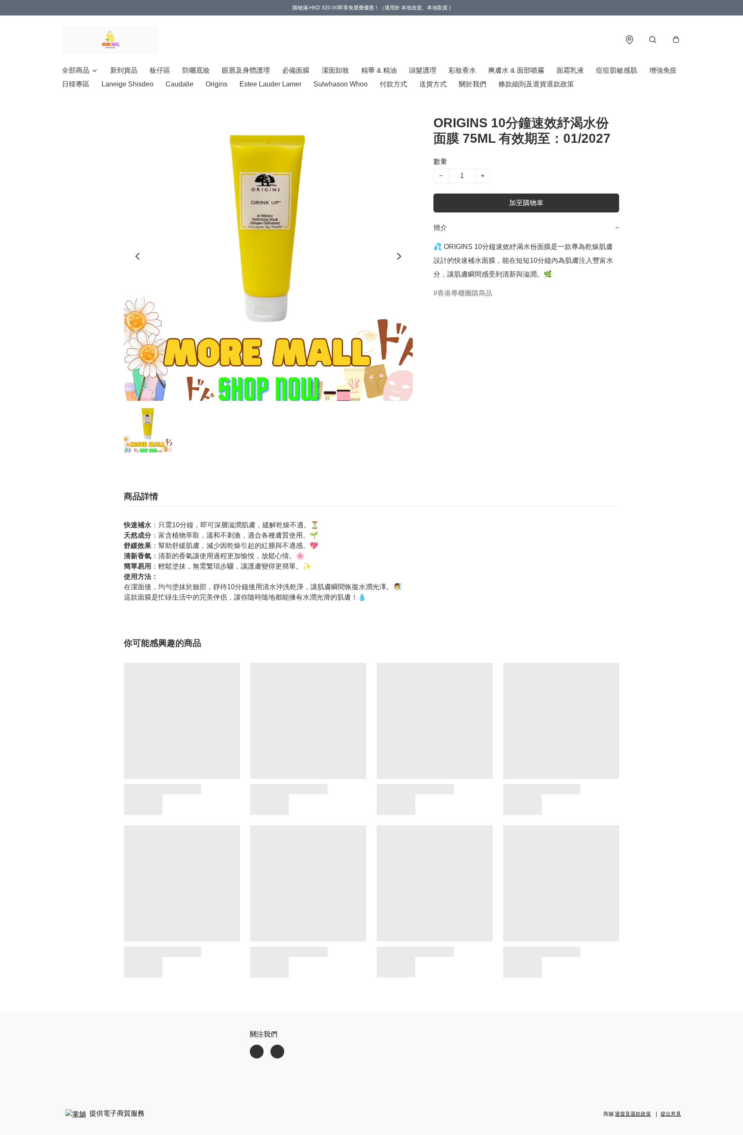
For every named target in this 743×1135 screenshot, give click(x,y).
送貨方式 (433, 84)
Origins (216, 84)
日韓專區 (75, 84)
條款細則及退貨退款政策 (536, 84)
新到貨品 (124, 70)
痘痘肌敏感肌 (616, 70)
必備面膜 (296, 70)
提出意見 (670, 1114)
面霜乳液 (570, 70)
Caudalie (179, 84)
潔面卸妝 (335, 70)
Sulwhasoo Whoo (340, 84)
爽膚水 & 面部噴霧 (516, 70)
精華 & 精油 (379, 70)
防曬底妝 (196, 70)
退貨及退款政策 (633, 1114)
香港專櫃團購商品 (464, 293)
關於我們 (472, 84)
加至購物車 (526, 202)
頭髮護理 (422, 70)
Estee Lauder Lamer (270, 84)
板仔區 (160, 70)
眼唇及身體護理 (246, 70)
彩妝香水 (462, 70)
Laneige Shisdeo (127, 84)
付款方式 (393, 84)
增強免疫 (663, 70)
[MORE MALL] (110, 39)
